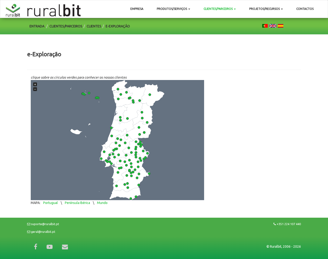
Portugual (50, 203)
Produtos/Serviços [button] (172, 8)
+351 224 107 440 (288, 224)
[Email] (65, 246)
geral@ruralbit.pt (42, 231)
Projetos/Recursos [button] (264, 8)
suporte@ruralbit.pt (44, 224)
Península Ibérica (77, 203)
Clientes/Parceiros (65, 26)
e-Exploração (118, 26)
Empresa (136, 8)
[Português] (265, 25)
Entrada (37, 26)
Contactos (305, 8)
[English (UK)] (272, 25)
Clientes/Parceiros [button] (218, 8)
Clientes (94, 26)
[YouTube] (50, 246)
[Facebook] (35, 246)
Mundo (102, 203)
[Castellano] (280, 25)
